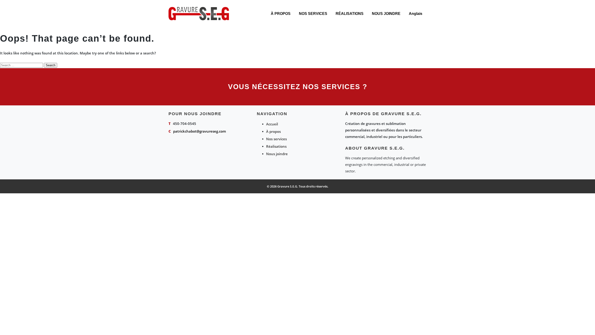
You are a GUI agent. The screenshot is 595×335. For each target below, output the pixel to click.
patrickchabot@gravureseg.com (199, 131)
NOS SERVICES (313, 14)
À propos (273, 131)
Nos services (276, 139)
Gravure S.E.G (287, 186)
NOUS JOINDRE (386, 14)
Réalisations (276, 146)
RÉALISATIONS (350, 14)
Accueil (272, 124)
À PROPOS (281, 14)
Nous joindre (277, 153)
